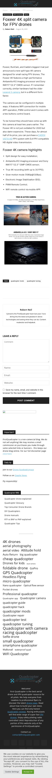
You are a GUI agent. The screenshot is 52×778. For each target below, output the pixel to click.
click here (7, 454)
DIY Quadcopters (12, 511)
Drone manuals (11, 515)
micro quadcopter (17, 581)
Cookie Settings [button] (12, 772)
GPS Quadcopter (18, 572)
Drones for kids (14, 563)
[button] (4, 3)
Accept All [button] (28, 772)
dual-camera (31, 564)
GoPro (34, 568)
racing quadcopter (20, 632)
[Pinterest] (21, 742)
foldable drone (15, 568)
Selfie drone (11, 636)
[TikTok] (36, 742)
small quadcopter (18, 641)
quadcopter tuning (33, 281)
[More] (33, 293)
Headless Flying (14, 576)
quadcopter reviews (16, 711)
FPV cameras (28, 10)
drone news (31, 703)
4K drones (12, 541)
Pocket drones (10, 589)
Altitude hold (31, 550)
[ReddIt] (27, 293)
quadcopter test (14, 619)
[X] (20, 293)
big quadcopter (29, 554)
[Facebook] (14, 293)
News (26, 15)
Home (5, 10)
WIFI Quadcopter (16, 654)
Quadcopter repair (13, 615)
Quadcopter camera (33, 598)
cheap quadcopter (18, 558)
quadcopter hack (13, 606)
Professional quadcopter (20, 593)
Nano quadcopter (12, 585)
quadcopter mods (17, 281)
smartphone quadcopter (20, 645)
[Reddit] (29, 742)
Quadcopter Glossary (14, 503)
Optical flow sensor (34, 585)
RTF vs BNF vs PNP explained (17, 519)
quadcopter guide (14, 602)
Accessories (15, 10)
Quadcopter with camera (25, 628)
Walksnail (8, 649)
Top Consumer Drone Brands (17, 507)
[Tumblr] (44, 742)
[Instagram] (14, 742)
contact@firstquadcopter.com (26, 734)
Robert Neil (9, 29)
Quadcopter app (10, 598)
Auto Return (10, 554)
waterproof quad (23, 649)
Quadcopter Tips (12, 523)
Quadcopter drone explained (17, 498)
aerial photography (17, 545)
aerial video (11, 550)
